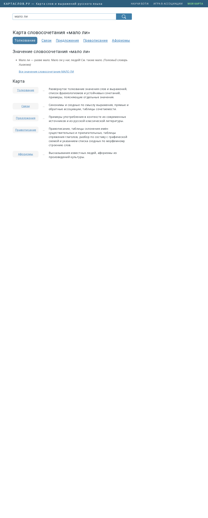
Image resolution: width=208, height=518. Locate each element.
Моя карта (195, 3)
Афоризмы (121, 40)
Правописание (95, 40)
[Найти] (124, 17)
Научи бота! (140, 3)
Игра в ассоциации (168, 3)
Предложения (67, 40)
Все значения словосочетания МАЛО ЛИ (46, 71)
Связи (47, 40)
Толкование (25, 90)
